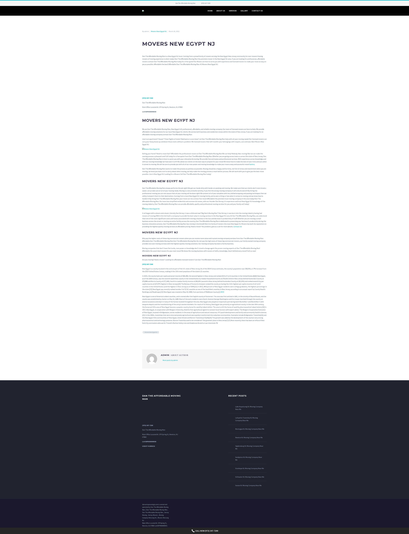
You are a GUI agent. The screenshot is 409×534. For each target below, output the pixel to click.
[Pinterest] (231, 3)
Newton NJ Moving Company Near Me (249, 437)
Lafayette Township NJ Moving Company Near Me (246, 419)
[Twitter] (225, 3)
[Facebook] (218, 3)
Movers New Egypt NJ (159, 31)
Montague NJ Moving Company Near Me (249, 429)
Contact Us (257, 11)
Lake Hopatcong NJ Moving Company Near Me (249, 408)
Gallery (244, 11)
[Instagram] (228, 3)
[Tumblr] (153, 338)
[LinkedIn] (222, 3)
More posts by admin (170, 360)
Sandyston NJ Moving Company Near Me (248, 458)
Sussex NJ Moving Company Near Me (248, 485)
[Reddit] (159, 338)
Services (233, 11)
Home (210, 11)
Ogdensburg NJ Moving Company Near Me (249, 447)
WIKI (222, 292)
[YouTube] (234, 3)
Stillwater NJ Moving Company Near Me (249, 477)
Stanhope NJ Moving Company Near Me (249, 468)
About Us (220, 11)
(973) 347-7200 (205, 3)
